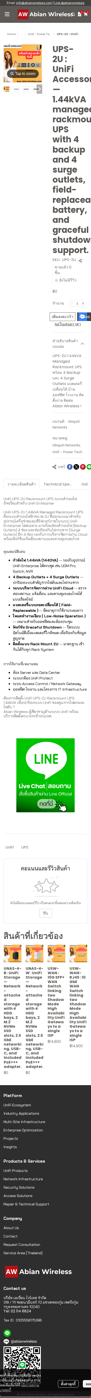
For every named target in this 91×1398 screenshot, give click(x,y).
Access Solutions (18, 1195)
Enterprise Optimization (23, 1130)
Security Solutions (19, 1187)
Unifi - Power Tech (40, 34)
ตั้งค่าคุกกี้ (68, 1384)
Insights (10, 1146)
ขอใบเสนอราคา (68, 324)
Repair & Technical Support (26, 1204)
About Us (11, 1227)
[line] (7, 1333)
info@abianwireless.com (34, 3)
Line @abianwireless (69, 3)
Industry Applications (21, 1113)
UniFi (9, 847)
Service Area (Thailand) (23, 1253)
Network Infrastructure (23, 1179)
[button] (73, 14)
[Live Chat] (45, 775)
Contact (11, 1236)
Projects (11, 1138)
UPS (24, 847)
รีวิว (45, 913)
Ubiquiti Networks (66, 445)
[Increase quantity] (83, 303)
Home (11, 34)
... (22, 34)
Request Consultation (22, 1244)
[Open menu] (7, 14)
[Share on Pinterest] (83, 467)
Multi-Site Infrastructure (24, 1121)
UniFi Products (16, 1170)
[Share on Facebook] (70, 467)
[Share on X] (76, 467)
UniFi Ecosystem (17, 1105)
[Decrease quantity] (71, 303)
